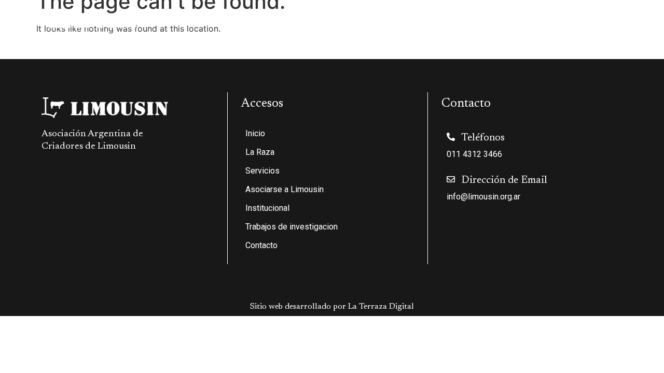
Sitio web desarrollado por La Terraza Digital (332, 307)
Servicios (300, 21)
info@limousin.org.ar (483, 197)
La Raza (243, 21)
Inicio (206, 21)
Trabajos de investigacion (554, 21)
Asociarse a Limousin (381, 21)
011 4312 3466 (474, 154)
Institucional (457, 21)
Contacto (631, 21)
